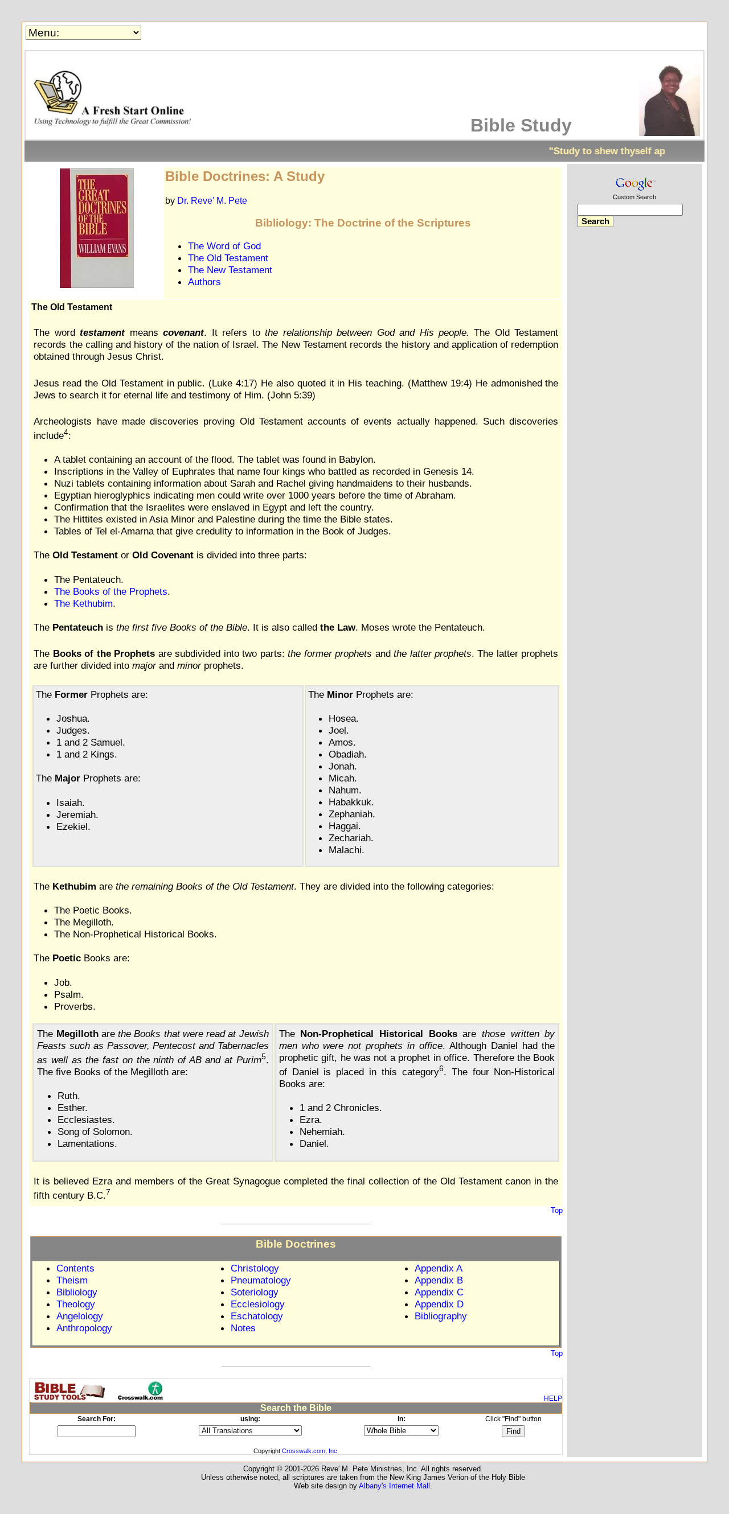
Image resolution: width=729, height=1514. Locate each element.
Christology (255, 1268)
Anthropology (84, 1328)
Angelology (79, 1316)
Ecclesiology (258, 1304)
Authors (204, 281)
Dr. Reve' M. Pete (212, 200)
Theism (72, 1280)
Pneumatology (261, 1280)
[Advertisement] (634, 414)
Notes (243, 1328)
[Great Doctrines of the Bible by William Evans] (97, 285)
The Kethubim (83, 603)
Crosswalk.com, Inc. (310, 1450)
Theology (75, 1304)
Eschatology (257, 1316)
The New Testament (230, 269)
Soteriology (255, 1292)
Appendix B (439, 1280)
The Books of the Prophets (110, 591)
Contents (75, 1268)
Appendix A (438, 1268)
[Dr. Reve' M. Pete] (669, 133)
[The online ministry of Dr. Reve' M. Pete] (114, 133)
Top (557, 1210)
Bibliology (76, 1292)
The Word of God (224, 246)
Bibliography (441, 1316)
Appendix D (439, 1304)
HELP (553, 1398)
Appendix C (439, 1292)
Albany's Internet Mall (394, 1486)
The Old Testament (228, 258)
